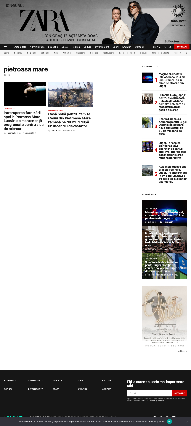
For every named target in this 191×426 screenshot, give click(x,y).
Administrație (35, 381)
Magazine (80, 53)
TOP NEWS (182, 47)
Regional (31, 53)
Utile (55, 53)
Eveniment (53, 110)
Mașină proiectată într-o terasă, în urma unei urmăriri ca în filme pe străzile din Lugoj (172, 80)
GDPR (143, 401)
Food (132, 53)
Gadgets (165, 53)
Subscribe (179, 393)
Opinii (6, 53)
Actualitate (10, 109)
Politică (106, 381)
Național (44, 53)
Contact (106, 389)
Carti (153, 53)
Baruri (122, 53)
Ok (169, 421)
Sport (56, 389)
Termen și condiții (156, 401)
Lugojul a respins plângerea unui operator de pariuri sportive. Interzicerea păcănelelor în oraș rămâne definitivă (172, 150)
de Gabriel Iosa (152, 222)
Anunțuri (67, 53)
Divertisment (35, 389)
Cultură (8, 389)
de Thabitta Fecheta (154, 275)
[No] (187, 421)
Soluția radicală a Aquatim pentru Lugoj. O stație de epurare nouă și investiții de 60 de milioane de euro (173, 126)
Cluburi (143, 53)
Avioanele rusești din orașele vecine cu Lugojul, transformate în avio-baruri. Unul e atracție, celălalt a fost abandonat (173, 174)
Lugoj (62, 110)
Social (81, 381)
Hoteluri (94, 53)
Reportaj (18, 53)
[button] (5, 47)
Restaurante (108, 53)
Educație (150, 230)
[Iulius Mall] (95, 22)
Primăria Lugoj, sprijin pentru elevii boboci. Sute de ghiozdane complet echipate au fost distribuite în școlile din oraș (172, 102)
